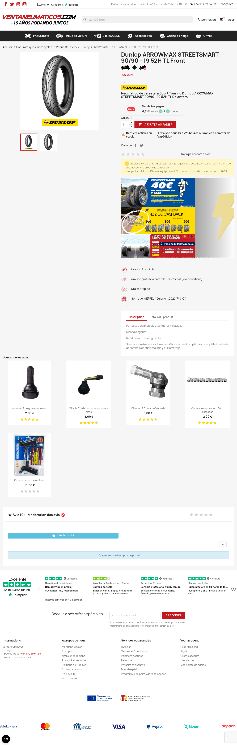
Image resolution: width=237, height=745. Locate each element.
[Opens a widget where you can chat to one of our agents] (224, 739)
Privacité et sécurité (74, 660)
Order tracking (189, 646)
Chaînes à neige (177, 36)
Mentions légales (72, 646)
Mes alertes (187, 660)
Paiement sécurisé (132, 655)
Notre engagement (73, 655)
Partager (135, 145)
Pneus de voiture (76, 36)
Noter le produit (63, 535)
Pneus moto (41, 36)
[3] (133, 154)
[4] (138, 154)
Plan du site (69, 674)
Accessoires (143, 36)
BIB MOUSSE (111, 36)
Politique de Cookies (74, 665)
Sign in (184, 651)
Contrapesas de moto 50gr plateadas (207, 410)
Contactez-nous (72, 669)
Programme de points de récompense (143, 674)
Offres (207, 36)
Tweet (141, 145)
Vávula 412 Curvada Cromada (148, 408)
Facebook (6, 4)
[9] (36, 419)
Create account (189, 655)
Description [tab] (136, 317)
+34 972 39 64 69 (205, 4)
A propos (67, 651)
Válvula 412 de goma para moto (30, 408)
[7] (32, 419)
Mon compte (69, 678)
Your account (189, 640)
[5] (143, 154)
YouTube (18, 4)
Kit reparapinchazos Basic (29, 480)
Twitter (12, 4)
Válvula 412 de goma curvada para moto (88, 410)
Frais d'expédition (131, 669)
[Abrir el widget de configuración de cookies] (6, 739)
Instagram (24, 4)
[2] (128, 154)
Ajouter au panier (155, 124)
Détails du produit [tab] (161, 317)
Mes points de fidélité (193, 665)
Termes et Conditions (134, 651)
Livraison (126, 646)
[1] (123, 154)
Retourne (127, 660)
